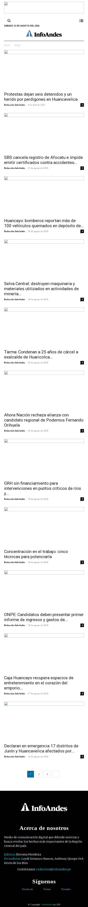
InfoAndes (47, 904)
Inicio (7, 45)
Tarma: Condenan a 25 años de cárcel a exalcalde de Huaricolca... (41, 354)
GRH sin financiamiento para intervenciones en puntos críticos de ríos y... (42, 488)
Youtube (66, 889)
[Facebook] (19, 889)
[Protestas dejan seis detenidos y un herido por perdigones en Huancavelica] (44, 69)
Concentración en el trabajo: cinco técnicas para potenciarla (36, 554)
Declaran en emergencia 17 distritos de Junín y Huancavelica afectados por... (41, 748)
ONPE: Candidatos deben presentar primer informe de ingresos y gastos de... (44, 617)
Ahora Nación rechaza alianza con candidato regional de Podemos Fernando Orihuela (43, 420)
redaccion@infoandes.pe (53, 869)
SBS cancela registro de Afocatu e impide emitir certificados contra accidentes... (43, 160)
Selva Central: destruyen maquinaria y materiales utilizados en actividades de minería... (41, 288)
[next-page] (55, 774)
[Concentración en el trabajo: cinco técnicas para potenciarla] (44, 526)
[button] (9, 20)
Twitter (47, 889)
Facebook (27, 889)
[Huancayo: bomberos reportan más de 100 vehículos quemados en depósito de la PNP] (44, 196)
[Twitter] (40, 889)
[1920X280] (44, 11)
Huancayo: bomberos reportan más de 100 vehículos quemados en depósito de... (44, 223)
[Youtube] (58, 889)
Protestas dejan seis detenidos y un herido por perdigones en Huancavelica (41, 97)
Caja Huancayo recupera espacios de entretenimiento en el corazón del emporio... (38, 682)
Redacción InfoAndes (14, 105)
